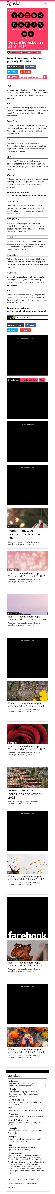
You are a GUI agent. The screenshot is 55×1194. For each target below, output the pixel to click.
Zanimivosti (12, 1085)
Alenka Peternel (25, 1155)
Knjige (29, 1116)
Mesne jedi (17, 1139)
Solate (24, 1139)
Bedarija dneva (32, 1083)
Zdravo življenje (14, 1092)
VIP (10, 1108)
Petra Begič (39, 1162)
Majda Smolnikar (14, 1168)
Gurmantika (37, 1131)
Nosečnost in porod (16, 1094)
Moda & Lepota (16, 1099)
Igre (10, 1144)
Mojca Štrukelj (13, 1164)
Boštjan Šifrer (26, 1160)
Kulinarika (28, 1131)
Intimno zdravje (32, 1122)
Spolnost (11, 1122)
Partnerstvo (20, 1122)
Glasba (40, 1110)
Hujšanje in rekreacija (29, 1092)
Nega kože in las (14, 1102)
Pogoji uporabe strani (16, 1183)
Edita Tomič (36, 1155)
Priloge (30, 1139)
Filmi (24, 1116)
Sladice (17, 1141)
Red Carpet (33, 1110)
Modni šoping (13, 1104)
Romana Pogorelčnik (26, 1162)
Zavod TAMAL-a (14, 1160)
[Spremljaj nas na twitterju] (46, 1085)
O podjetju (12, 1179)
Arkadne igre (26, 1149)
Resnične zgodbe (24, 1085)
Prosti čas (13, 1114)
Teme (42, 380)
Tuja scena (24, 1110)
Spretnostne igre (14, 1149)
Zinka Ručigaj (25, 1158)
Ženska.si (15, 195)
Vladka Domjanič (25, 1170)
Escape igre (22, 1147)
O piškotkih (12, 1187)
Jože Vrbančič (13, 1155)
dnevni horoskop (24, 317)
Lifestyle (12, 1128)
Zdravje (12, 1089)
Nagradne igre (37, 1116)
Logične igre (13, 1147)
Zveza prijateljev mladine (31, 1168)
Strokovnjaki (15, 1153)
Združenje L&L (35, 1158)
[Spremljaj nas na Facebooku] (43, 1085)
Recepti (12, 1136)
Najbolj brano (13, 380)
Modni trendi (26, 1102)
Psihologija (28, 1094)
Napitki (24, 1141)
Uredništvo (22, 1179)
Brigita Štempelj (14, 1166)
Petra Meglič (13, 1170)
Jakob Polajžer (13, 1158)
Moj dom (11, 1131)
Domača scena (13, 1110)
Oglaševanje (33, 1179)
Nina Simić (36, 1170)
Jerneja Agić (24, 1164)
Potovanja (20, 1131)
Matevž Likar (26, 1166)
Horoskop (12, 10)
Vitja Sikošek (13, 1162)
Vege (10, 1139)
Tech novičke (13, 1133)
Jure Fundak (36, 1166)
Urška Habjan (34, 1164)
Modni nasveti (37, 1102)
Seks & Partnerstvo (18, 1120)
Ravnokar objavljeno (29, 380)
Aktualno (13, 1081)
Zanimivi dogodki (14, 1116)
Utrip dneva (12, 1083)
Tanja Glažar (36, 1160)
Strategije (31, 1147)
